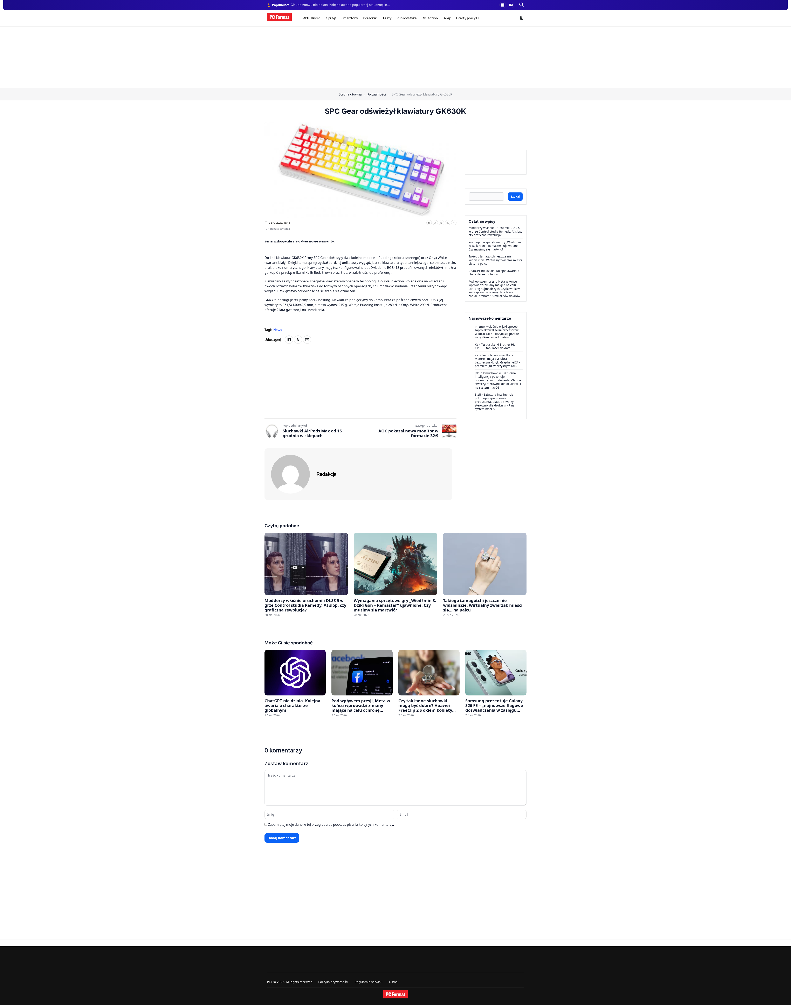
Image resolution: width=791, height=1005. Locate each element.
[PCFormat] (395, 994)
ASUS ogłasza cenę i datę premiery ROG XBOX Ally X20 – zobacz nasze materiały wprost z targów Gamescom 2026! (341, 5)
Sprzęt (331, 18)
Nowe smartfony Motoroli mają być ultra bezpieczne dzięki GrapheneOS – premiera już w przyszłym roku (497, 360)
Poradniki (370, 18)
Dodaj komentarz (282, 838)
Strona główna (350, 94)
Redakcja (326, 474)
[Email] (447, 222)
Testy (387, 18)
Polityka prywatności (333, 982)
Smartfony (350, 18)
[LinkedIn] (441, 222)
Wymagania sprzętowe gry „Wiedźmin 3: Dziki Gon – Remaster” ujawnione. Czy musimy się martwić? (495, 245)
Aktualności (312, 18)
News (277, 329)
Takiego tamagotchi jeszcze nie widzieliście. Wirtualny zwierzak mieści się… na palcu (495, 260)
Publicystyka (407, 18)
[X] (435, 222)
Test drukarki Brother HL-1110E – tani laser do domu (495, 346)
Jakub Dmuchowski (488, 373)
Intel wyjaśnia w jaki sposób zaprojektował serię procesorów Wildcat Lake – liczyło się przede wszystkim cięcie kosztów (497, 332)
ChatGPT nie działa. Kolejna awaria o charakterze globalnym (494, 272)
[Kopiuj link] (453, 222)
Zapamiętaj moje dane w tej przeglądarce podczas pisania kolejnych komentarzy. (331, 824)
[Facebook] (502, 5)
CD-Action (429, 18)
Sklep (447, 18)
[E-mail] (511, 5)
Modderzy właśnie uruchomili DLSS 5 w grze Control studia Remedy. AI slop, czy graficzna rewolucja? (495, 231)
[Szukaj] (521, 4)
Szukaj (515, 196)
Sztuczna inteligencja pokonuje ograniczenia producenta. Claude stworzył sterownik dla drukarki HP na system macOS (498, 380)
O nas (393, 982)
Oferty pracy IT (467, 18)
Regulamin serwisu (368, 982)
